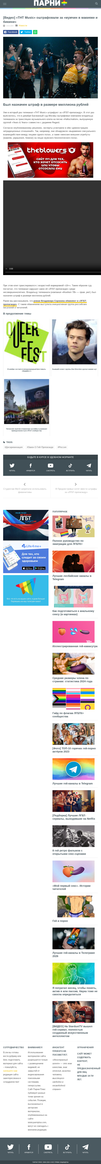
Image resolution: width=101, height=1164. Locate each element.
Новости (23, 25)
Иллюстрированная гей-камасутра (74, 646)
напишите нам (10, 1071)
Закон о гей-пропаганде (40, 447)
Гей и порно (60, 920)
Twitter (27, 32)
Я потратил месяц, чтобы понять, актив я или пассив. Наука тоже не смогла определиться (74, 991)
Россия (62, 447)
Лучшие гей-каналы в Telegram (72, 783)
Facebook (12, 32)
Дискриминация (14, 447)
